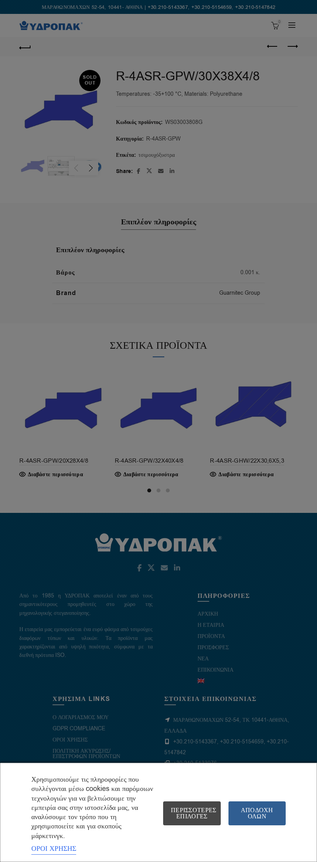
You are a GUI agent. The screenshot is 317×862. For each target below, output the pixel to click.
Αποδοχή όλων (257, 813)
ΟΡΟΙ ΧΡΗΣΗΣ (53, 848)
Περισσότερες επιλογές (193, 813)
